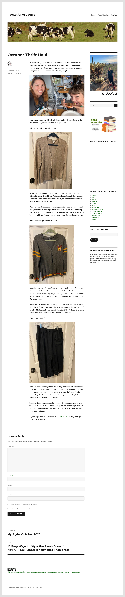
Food (93, 205)
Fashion (10, 73)
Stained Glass (96, 216)
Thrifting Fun (17, 73)
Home (93, 15)
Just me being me (97, 211)
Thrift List (63, 417)
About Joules (103, 15)
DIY (93, 197)
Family (94, 199)
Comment (12, 446)
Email (10, 485)
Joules (10, 68)
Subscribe (94, 240)
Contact (114, 15)
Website (11, 494)
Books (94, 195)
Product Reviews (97, 213)
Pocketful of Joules (21, 14)
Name (10, 475)
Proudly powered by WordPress (31, 588)
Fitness (94, 203)
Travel (94, 220)
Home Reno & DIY (97, 209)
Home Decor (96, 207)
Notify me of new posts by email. (20, 509)
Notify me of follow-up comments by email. (23, 504)
